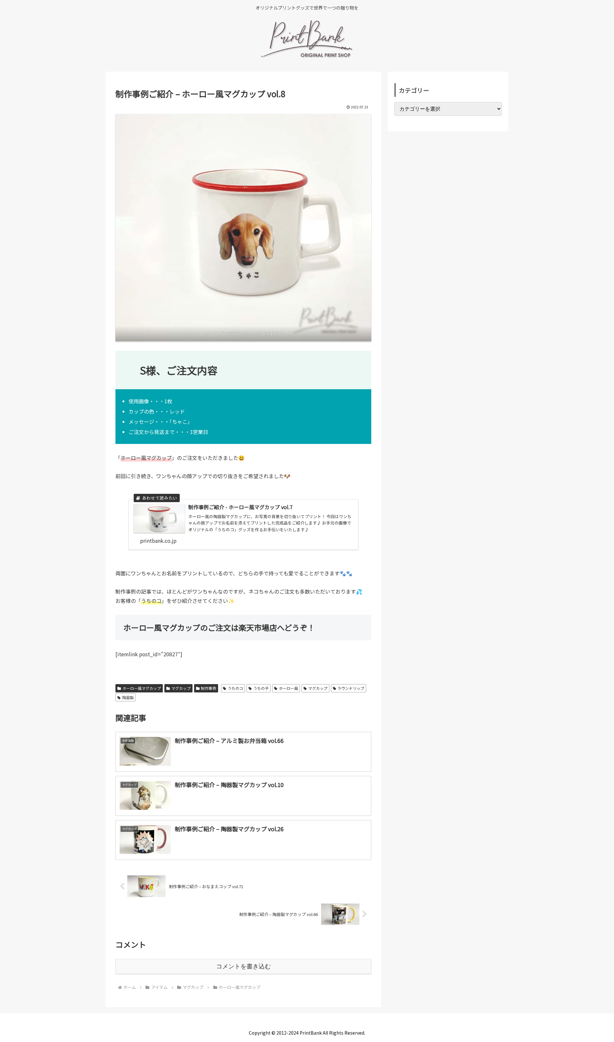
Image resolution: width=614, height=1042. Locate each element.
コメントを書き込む (243, 966)
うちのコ (235, 688)
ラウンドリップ (350, 688)
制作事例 (208, 688)
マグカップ (181, 688)
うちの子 (261, 688)
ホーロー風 (288, 688)
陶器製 (128, 697)
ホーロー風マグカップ (141, 688)
